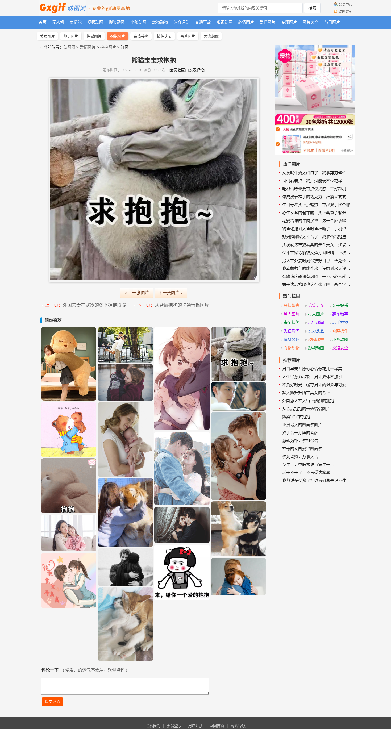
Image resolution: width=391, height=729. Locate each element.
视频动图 (95, 22)
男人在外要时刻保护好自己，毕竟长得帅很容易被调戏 (316, 260)
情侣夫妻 (164, 36)
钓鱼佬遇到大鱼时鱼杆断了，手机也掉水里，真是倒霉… (316, 228)
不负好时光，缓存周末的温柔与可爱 (314, 384)
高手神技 (340, 322)
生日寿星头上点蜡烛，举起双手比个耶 (316, 204)
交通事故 (203, 22)
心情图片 (246, 22)
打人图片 (316, 314)
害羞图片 (187, 36)
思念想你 (211, 36)
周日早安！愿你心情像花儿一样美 (312, 368)
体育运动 (181, 22)
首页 (43, 22)
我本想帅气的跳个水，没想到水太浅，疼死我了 (316, 268)
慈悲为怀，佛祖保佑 (300, 440)
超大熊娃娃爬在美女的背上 (306, 392)
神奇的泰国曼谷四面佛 (302, 448)
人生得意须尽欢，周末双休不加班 (312, 376)
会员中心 (345, 4)
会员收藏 (177, 70)
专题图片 (289, 22)
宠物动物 (160, 22)
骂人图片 (292, 314)
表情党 (76, 22)
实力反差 (316, 331)
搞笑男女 (316, 305)
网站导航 (238, 726)
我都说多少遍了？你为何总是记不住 (314, 480)
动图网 (69, 47)
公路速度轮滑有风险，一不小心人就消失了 (316, 276)
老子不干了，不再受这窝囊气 (308, 472)
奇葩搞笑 (292, 322)
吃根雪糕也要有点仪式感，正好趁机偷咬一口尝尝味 (316, 188)
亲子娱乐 (340, 305)
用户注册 (195, 726)
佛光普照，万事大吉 (300, 456)
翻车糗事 (340, 314)
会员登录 (174, 726)
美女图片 (47, 36)
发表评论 (196, 70)
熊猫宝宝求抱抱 (296, 416)
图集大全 (311, 22)
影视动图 (224, 22)
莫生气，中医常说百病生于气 (308, 464)
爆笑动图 (117, 22)
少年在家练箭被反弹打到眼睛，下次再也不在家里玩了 (316, 252)
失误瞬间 (292, 331)
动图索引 (345, 11)
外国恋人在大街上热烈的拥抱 (308, 400)
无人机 (58, 22)
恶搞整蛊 (292, 305)
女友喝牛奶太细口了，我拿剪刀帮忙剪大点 (316, 172)
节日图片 (332, 22)
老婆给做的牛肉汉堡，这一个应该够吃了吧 (316, 220)
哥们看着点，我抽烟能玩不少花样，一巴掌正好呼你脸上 (316, 180)
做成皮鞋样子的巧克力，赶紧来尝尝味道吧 (316, 196)
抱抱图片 (117, 36)
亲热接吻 (141, 36)
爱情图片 (268, 22)
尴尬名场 (292, 339)
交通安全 (340, 348)
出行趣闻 (316, 322)
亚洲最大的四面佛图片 (302, 424)
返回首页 (216, 726)
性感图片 (94, 36)
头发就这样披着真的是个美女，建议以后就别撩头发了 (316, 244)
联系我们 (152, 726)
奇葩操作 (340, 331)
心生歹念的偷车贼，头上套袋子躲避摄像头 (316, 212)
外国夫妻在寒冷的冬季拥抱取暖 (94, 305)
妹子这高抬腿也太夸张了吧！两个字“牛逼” (316, 284)
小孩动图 (138, 22)
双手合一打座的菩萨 (300, 432)
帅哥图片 (70, 36)
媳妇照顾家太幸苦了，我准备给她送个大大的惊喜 (316, 236)
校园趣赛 (316, 339)
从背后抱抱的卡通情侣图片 (182, 305)
